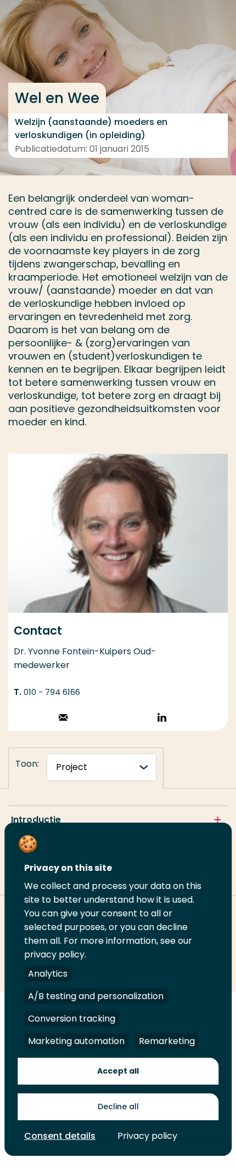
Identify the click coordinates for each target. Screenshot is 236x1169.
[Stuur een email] (63, 719)
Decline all (118, 1106)
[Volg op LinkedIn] (162, 719)
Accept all (118, 1070)
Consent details (59, 1136)
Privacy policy (147, 1136)
